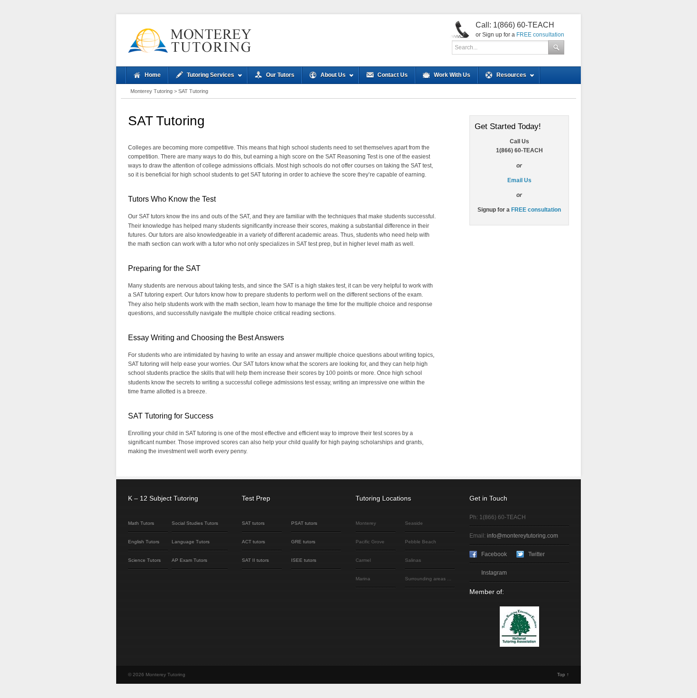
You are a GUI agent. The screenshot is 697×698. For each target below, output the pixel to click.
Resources (502, 78)
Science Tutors (144, 560)
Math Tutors (141, 523)
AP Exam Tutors (189, 560)
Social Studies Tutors (195, 523)
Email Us (519, 180)
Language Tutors (191, 541)
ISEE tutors (303, 560)
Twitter (536, 554)
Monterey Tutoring (151, 91)
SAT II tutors (255, 560)
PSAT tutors (304, 523)
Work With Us (452, 75)
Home (153, 75)
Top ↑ (563, 674)
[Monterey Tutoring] (272, 40)
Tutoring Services (201, 78)
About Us (324, 78)
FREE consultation (540, 34)
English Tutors (143, 541)
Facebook (494, 554)
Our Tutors (280, 75)
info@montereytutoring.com (522, 535)
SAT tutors (253, 523)
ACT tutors (253, 541)
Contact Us (392, 75)
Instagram (494, 572)
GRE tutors (303, 541)
